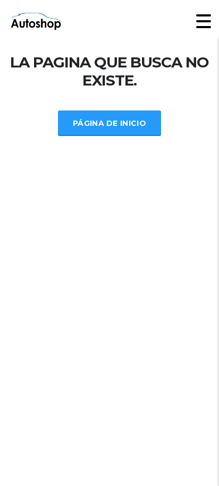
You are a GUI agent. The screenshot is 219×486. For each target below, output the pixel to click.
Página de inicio (109, 123)
